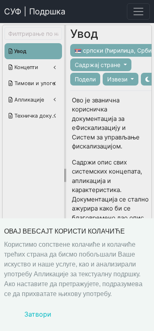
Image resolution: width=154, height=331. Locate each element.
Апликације (28, 100)
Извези (118, 79)
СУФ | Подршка (34, 11)
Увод (19, 51)
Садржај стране (98, 64)
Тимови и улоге (34, 83)
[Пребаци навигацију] (138, 11)
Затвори (37, 314)
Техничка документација (37, 116)
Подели (85, 79)
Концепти (25, 67)
